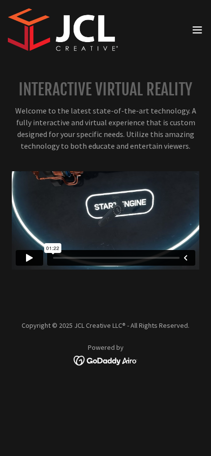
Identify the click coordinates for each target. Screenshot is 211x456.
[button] (197, 30)
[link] (63, 29)
